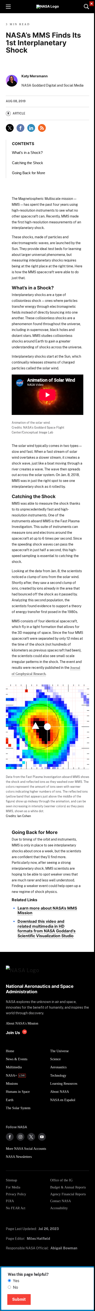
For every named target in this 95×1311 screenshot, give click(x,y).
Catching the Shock (27, 163)
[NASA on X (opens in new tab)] (31, 1137)
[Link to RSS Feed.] (42, 128)
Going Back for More (28, 173)
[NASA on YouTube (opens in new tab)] (42, 1137)
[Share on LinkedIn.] (31, 128)
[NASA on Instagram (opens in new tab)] (20, 1137)
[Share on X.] (10, 128)
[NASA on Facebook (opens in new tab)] (10, 1137)
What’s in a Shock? (27, 152)
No (15, 1287)
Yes (16, 1280)
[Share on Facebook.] (20, 128)
